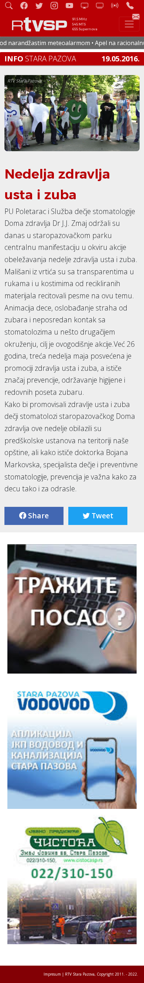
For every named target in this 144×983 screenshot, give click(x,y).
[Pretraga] (11, 5)
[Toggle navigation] (129, 24)
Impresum (52, 974)
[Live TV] (87, 5)
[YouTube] (72, 5)
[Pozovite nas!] (133, 5)
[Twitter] (42, 5)
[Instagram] (57, 5)
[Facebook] (27, 5)
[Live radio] (117, 5)
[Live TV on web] (102, 5)
